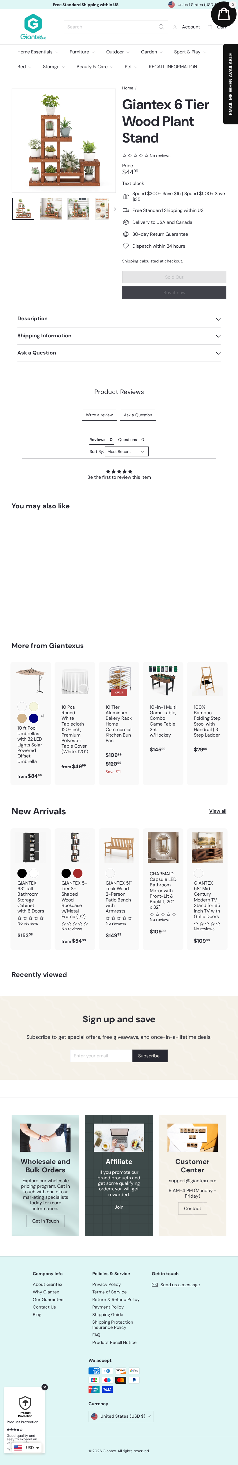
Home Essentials (35, 52)
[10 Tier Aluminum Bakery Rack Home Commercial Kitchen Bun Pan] (119, 721)
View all (217, 811)
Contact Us (44, 1307)
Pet (129, 67)
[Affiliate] (119, 1138)
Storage (52, 67)
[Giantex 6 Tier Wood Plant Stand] (27, 571)
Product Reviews (119, 392)
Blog (37, 1315)
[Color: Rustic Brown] (77, 873)
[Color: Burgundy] (22, 706)
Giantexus (66, 645)
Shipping (130, 261)
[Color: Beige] (33, 706)
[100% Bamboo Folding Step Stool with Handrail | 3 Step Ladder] (207, 710)
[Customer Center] (192, 1138)
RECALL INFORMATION (173, 67)
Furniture (80, 52)
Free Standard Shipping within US (85, 4)
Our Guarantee (48, 1299)
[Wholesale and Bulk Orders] (45, 1138)
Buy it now (174, 292)
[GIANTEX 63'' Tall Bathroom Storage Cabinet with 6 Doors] (31, 886)
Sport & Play (188, 52)
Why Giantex (46, 1292)
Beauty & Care (93, 67)
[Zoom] (64, 140)
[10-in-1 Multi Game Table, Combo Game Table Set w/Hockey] (163, 710)
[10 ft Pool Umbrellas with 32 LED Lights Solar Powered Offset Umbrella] (31, 723)
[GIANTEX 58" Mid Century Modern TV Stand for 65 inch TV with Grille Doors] (207, 889)
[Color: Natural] (110, 873)
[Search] (161, 26)
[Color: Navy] (33, 718)
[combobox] (116, 26)
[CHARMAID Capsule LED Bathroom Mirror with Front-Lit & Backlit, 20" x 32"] (163, 884)
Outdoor (115, 52)
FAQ (96, 1335)
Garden (149, 52)
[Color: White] (33, 873)
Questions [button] (127, 439)
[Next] (112, 208)
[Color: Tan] (22, 718)
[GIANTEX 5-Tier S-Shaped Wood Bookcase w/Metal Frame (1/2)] (75, 889)
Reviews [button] (97, 439)
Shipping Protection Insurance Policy (112, 1324)
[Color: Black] (22, 873)
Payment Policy (108, 1307)
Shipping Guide (107, 1315)
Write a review (99, 414)
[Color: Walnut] (198, 873)
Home (127, 88)
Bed (22, 67)
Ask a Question (138, 414)
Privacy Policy (106, 1284)
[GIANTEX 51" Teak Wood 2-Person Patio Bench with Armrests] (119, 886)
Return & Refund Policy (116, 1299)
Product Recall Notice (114, 1342)
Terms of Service (109, 1292)
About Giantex (47, 1284)
